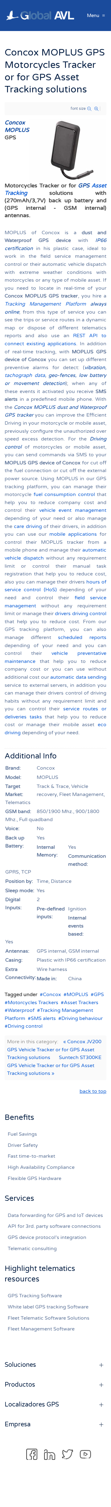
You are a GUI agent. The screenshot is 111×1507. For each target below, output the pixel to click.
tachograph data (25, 375)
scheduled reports (82, 637)
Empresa (18, 1424)
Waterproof (21, 1010)
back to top (93, 1091)
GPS (99, 994)
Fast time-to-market (31, 1156)
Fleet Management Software (41, 1329)
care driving (28, 526)
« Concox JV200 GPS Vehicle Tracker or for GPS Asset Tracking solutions (54, 1050)
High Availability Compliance (41, 1167)
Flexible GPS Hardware (34, 1178)
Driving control (25, 1026)
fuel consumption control (64, 494)
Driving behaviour (82, 1018)
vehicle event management (73, 510)
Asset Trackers (81, 1002)
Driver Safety (23, 1145)
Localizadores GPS (32, 1404)
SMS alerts (43, 1018)
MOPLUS (77, 994)
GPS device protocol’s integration (47, 1237)
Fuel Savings (22, 1134)
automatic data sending (78, 677)
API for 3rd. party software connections (54, 1226)
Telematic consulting (32, 1248)
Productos (20, 1384)
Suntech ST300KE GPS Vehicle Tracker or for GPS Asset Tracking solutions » (54, 1065)
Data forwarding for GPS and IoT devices (55, 1215)
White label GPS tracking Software (48, 1307)
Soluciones (20, 1365)
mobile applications (73, 534)
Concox (52, 994)
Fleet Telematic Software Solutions (48, 1318)
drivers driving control (80, 613)
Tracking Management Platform (45, 304)
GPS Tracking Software (35, 1296)
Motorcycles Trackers (33, 1002)
